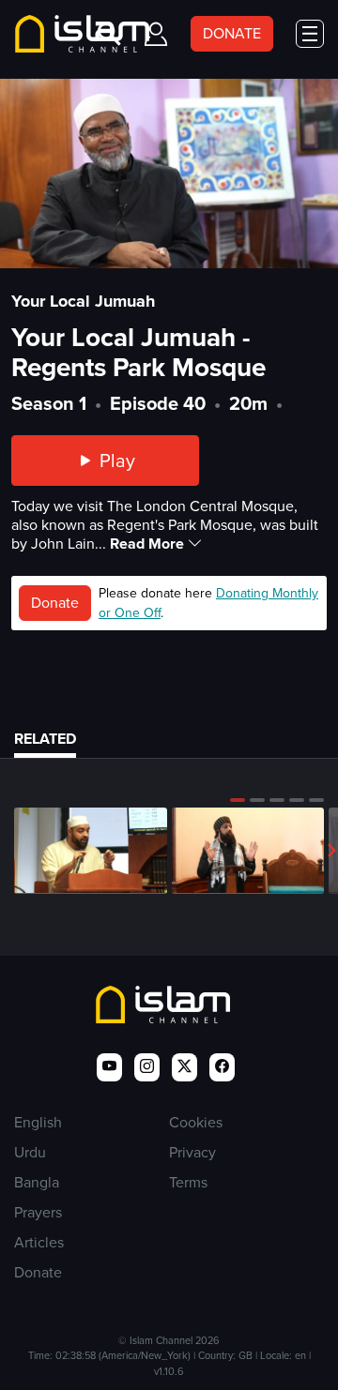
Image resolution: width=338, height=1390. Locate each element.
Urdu (30, 1152)
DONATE (232, 33)
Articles (39, 1242)
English (38, 1122)
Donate (55, 602)
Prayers (38, 1212)
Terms (188, 1182)
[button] (237, 800)
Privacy (192, 1152)
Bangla (36, 1182)
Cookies (196, 1122)
